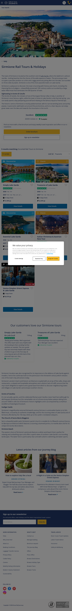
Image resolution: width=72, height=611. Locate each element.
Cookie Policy (49, 253)
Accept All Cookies (53, 258)
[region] (36, 253)
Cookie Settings (19, 258)
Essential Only (39, 258)
